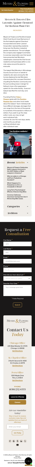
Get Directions (17, 351)
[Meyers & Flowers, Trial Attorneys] (15, 3)
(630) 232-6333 (26, 11)
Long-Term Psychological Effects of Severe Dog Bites (16, 191)
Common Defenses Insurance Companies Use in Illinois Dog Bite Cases (17, 197)
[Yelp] (17, 441)
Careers (17, 402)
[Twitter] (25, 441)
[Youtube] (17, 445)
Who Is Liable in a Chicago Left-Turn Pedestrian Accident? (16, 178)
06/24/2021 (17, 30)
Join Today (17, 433)
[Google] (13, 441)
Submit (17, 305)
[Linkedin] (21, 441)
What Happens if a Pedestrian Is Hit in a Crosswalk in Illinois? (14, 185)
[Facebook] (10, 441)
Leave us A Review (17, 397)
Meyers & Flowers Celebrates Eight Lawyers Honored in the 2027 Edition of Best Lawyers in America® (17, 170)
